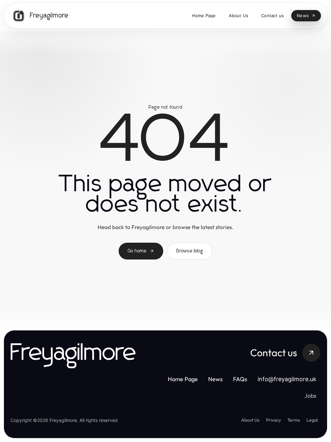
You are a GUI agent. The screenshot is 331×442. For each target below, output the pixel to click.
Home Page (184, 379)
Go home (137, 251)
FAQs (241, 379)
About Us (250, 420)
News (216, 379)
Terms (293, 420)
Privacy (273, 420)
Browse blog (189, 251)
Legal (312, 420)
